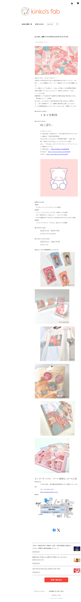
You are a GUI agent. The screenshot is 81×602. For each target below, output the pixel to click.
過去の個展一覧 (27, 24)
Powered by (54, 598)
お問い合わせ (39, 24)
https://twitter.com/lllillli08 (60, 149)
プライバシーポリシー (40, 591)
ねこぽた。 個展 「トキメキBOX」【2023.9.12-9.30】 (51, 37)
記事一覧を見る (56, 580)
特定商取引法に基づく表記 (56, 591)
